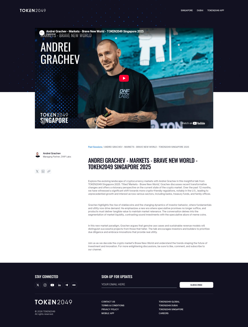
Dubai (200, 10)
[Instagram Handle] (45, 285)
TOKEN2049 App (215, 10)
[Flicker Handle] (74, 285)
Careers (164, 313)
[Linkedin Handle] (59, 285)
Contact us (108, 301)
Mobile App (107, 313)
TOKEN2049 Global (169, 301)
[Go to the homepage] (53, 302)
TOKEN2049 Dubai (168, 305)
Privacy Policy (110, 309)
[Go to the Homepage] (33, 10)
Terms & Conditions (112, 305)
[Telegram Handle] (67, 285)
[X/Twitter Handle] (38, 285)
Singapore (187, 10)
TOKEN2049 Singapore (171, 309)
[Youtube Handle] (52, 285)
